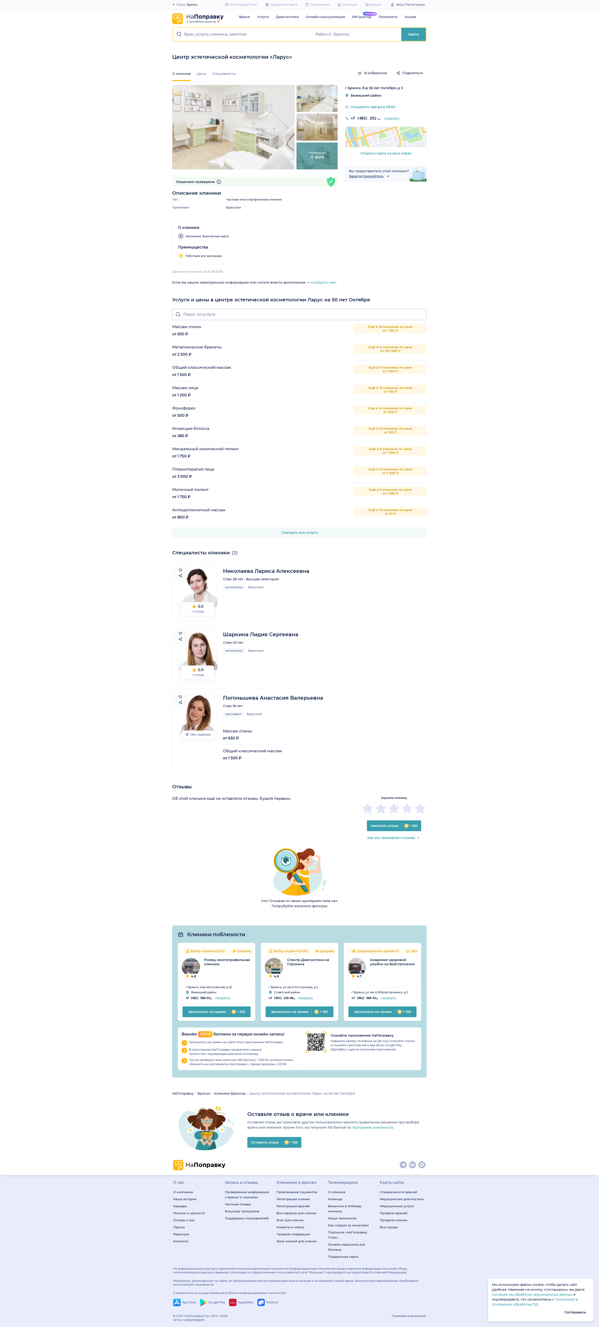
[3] (394, 808)
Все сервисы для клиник (297, 1213)
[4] (407, 808)
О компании (183, 1192)
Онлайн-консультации (325, 17)
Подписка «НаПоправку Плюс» (347, 1234)
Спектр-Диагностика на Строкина (308, 962)
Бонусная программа (242, 1211)
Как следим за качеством (348, 1225)
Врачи (244, 17)
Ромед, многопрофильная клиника (227, 962)
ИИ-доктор (362, 17)
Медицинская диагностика (402, 1199)
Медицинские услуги (397, 1206)
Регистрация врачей (293, 1206)
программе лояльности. (373, 1127)
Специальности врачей (398, 1192)
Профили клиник (394, 1220)
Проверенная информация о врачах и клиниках (247, 1194)
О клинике (336, 1192)
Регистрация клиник (293, 1199)
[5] (420, 808)
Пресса (179, 1227)
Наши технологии (342, 1218)
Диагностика (287, 17)
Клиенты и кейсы (290, 1227)
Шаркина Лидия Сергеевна (260, 634)
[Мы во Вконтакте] (412, 1165)
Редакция (181, 1234)
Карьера (180, 1206)
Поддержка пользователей (247, 1218)
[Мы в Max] (422, 1165)
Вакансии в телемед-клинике (345, 1208)
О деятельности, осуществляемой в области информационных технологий (229, 1293)
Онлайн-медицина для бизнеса (346, 1247)
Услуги (263, 17)
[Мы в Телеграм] (403, 1165)
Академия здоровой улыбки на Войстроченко (392, 962)
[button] (242, 34)
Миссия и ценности (189, 1213)
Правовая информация (409, 1316)
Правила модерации (293, 1234)
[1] (367, 808)
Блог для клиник (290, 1220)
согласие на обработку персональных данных (532, 1294)
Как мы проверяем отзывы (391, 838)
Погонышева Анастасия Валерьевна (273, 698)
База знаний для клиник (297, 1241)
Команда (335, 1199)
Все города (389, 1227)
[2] (380, 808)
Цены (201, 74)
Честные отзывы (238, 1204)
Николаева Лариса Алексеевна (266, 571)
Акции (410, 17)
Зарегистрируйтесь (366, 176)
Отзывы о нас (184, 1220)
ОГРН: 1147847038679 (189, 1320)
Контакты (180, 1241)
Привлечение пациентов (297, 1192)
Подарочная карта (343, 1256)
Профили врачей (393, 1213)
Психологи (388, 17)
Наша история (184, 1199)
